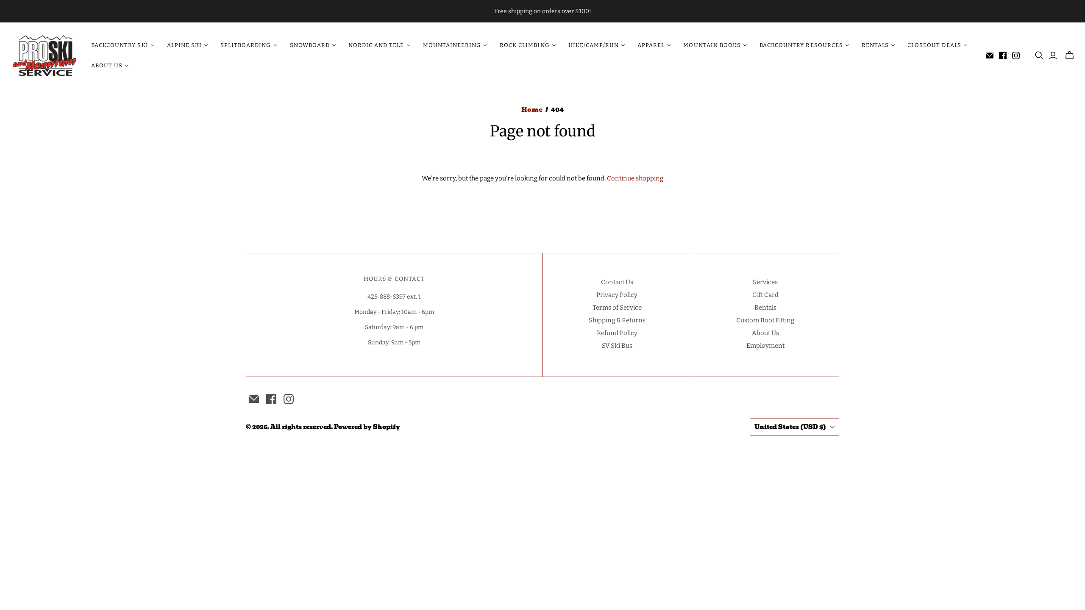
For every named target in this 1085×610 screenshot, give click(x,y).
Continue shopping (635, 178)
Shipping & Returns (617, 320)
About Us (765, 333)
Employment (765, 345)
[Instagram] (1016, 55)
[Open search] (1039, 55)
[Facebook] (1003, 55)
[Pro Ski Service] (44, 55)
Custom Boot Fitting (765, 320)
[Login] (1053, 55)
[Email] (989, 55)
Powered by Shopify (367, 427)
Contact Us (617, 282)
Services (765, 282)
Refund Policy (617, 333)
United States (790, 427)
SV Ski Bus (617, 345)
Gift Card (765, 295)
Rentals (765, 307)
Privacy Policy (616, 295)
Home (531, 110)
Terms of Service (617, 307)
